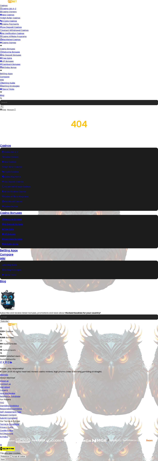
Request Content (8, 415)
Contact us (5, 384)
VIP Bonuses (8, 61)
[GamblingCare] (114, 441)
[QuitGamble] (130, 441)
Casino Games (9, 42)
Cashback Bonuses (11, 64)
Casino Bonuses (7, 48)
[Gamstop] (38, 441)
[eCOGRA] (53, 441)
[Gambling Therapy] (69, 441)
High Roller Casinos (11, 17)
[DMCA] (84, 441)
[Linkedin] (11, 362)
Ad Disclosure (6, 433)
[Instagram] (8, 362)
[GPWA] (23, 441)
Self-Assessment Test (10, 411)
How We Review (7, 393)
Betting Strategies (11, 86)
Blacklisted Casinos (11, 39)
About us (4, 381)
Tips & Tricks (8, 89)
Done (3, 460)
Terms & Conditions (9, 424)
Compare (4, 76)
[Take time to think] (7, 450)
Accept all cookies (18, 456)
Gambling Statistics (9, 405)
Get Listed (5, 387)
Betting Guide (8, 82)
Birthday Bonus (9, 67)
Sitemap (4, 374)
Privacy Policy (6, 427)
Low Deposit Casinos (12, 27)
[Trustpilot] (7, 441)
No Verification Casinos (13, 33)
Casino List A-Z (9, 8)
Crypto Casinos (9, 21)
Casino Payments (10, 24)
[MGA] (99, 441)
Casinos (4, 5)
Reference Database (10, 396)
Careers (4, 390)
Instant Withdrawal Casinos (15, 30)
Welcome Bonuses (11, 52)
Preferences (5, 456)
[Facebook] (1, 362)
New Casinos (8, 14)
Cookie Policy (6, 430)
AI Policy (4, 436)
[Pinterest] (6, 362)
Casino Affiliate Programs (14, 36)
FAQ (2, 402)
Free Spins (7, 58)
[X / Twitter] (3, 362)
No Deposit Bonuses (11, 55)
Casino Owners (9, 11)
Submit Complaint (9, 418)
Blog (2, 95)
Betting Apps (6, 73)
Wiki (2, 79)
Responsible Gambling (11, 408)
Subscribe (4, 321)
